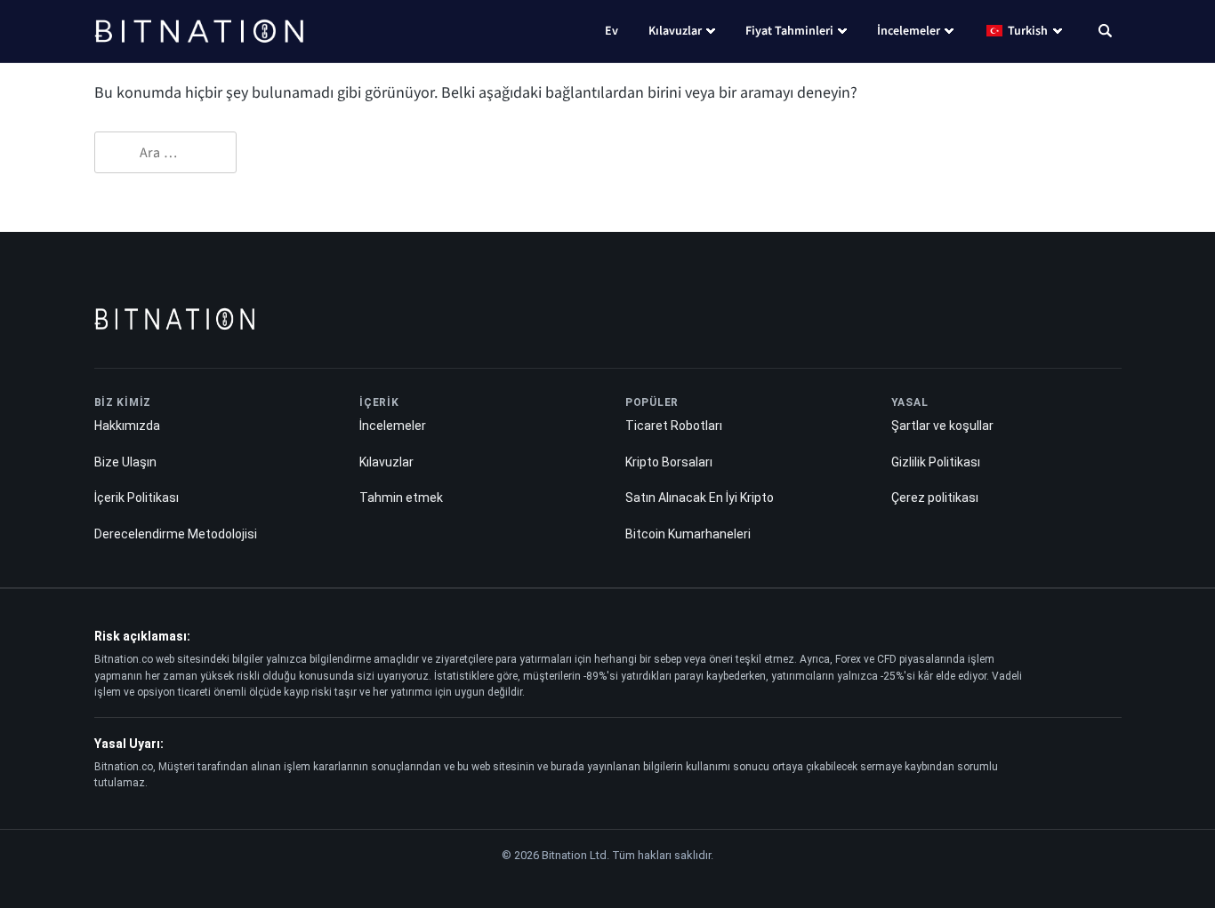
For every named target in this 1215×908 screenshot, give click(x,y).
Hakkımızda (127, 425)
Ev (611, 31)
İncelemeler (908, 31)
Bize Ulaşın (125, 462)
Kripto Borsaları (668, 462)
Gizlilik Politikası (935, 462)
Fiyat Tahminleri (789, 31)
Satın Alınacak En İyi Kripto (699, 497)
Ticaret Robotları (673, 425)
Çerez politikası (934, 497)
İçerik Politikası (136, 497)
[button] (1105, 33)
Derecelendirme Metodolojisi (175, 534)
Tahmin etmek (401, 497)
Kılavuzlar (675, 31)
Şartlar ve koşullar (942, 425)
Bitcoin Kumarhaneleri (688, 534)
